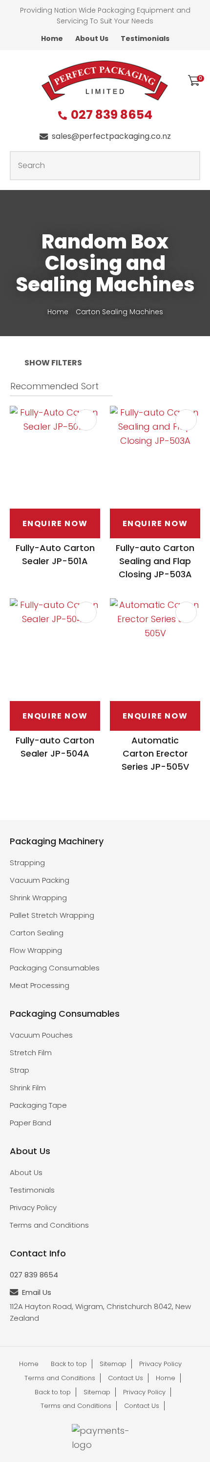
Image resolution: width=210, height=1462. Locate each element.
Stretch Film (31, 1052)
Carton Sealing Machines (119, 312)
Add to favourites (86, 420)
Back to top (69, 1363)
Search (188, 165)
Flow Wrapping (36, 950)
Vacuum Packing (39, 880)
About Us (91, 38)
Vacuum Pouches (41, 1035)
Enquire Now (55, 523)
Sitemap (113, 1363)
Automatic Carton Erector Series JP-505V (155, 753)
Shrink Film (28, 1087)
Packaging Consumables (55, 968)
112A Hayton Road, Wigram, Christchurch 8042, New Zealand (100, 1312)
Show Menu (15, 80)
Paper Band (30, 1123)
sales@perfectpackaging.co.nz (111, 136)
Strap (19, 1070)
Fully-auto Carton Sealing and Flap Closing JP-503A (155, 561)
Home (52, 38)
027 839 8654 (111, 115)
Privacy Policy (33, 1207)
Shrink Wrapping (38, 897)
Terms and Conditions (49, 1225)
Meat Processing (39, 985)
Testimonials (145, 38)
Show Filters (53, 362)
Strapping (27, 862)
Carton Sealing (36, 933)
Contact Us (125, 1378)
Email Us (36, 1292)
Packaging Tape (38, 1105)
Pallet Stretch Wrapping (52, 915)
